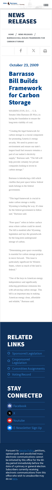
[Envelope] (9, 427)
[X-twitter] (9, 413)
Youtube (19, 420)
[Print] (45, 51)
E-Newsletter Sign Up (27, 428)
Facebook (19, 406)
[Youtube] (9, 420)
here (14, 478)
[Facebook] (9, 405)
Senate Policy (26, 450)
